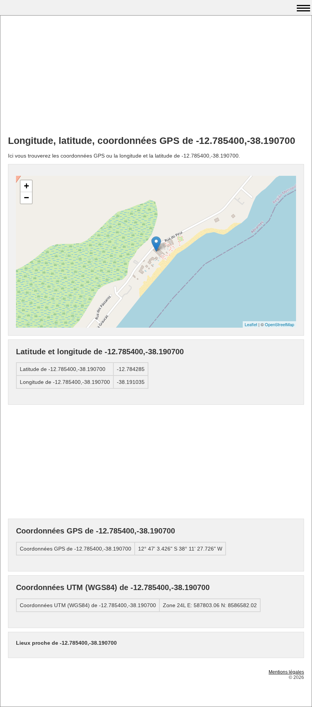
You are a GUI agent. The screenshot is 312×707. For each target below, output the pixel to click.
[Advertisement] (156, 76)
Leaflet (251, 324)
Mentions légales (286, 672)
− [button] (26, 197)
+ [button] (26, 186)
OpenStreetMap (279, 324)
